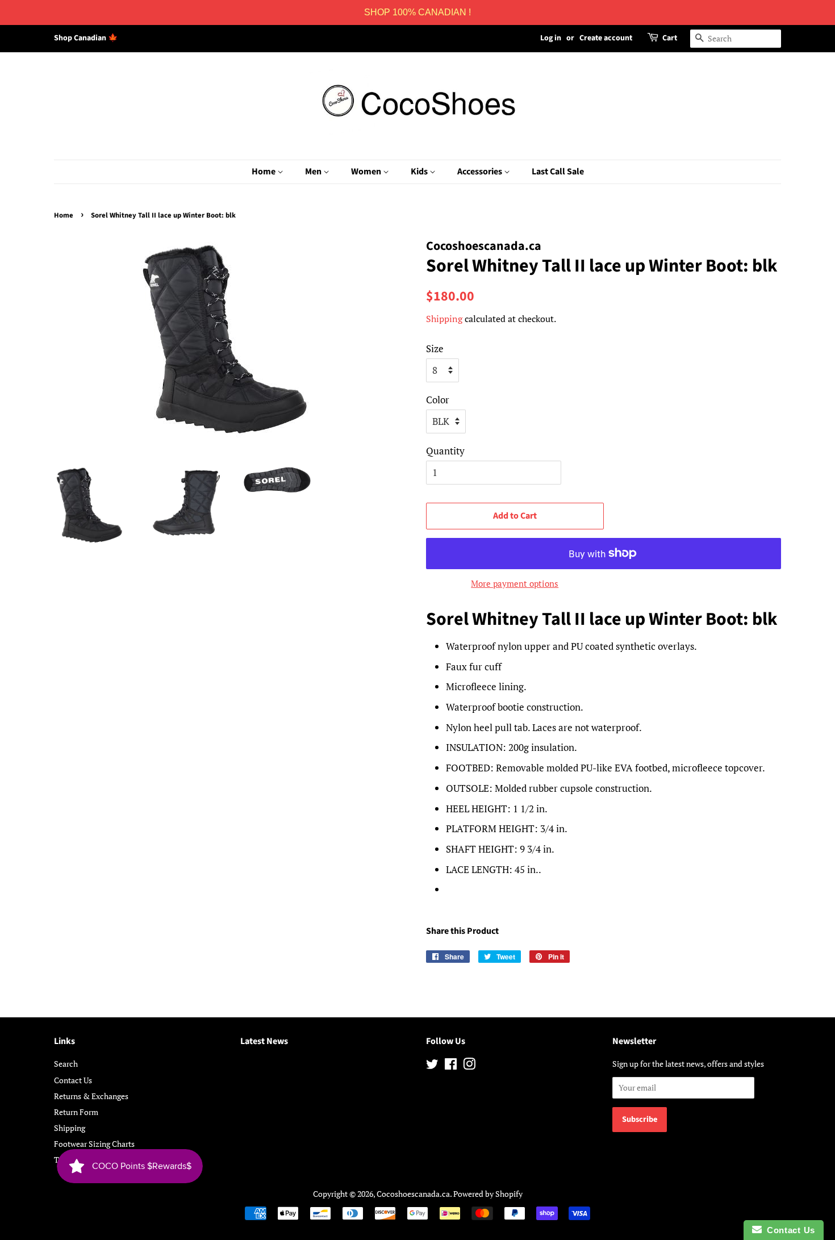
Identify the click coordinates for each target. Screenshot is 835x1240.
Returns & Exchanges (91, 1096)
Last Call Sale (558, 171)
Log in (550, 38)
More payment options (514, 583)
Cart (669, 38)
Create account (605, 38)
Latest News (264, 1041)
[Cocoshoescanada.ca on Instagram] (469, 1066)
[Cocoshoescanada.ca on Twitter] (432, 1066)
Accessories (480, 171)
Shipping (444, 318)
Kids (420, 171)
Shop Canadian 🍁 (86, 38)
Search (66, 1063)
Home (264, 171)
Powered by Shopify (488, 1193)
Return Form (76, 1112)
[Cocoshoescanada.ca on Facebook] (450, 1066)
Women (367, 171)
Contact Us (73, 1080)
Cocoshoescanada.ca (413, 1193)
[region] (417, 12)
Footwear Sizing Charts (94, 1143)
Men (314, 171)
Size (435, 348)
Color (437, 399)
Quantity (445, 450)
